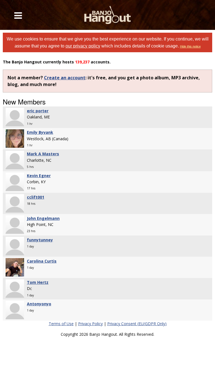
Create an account (64, 78)
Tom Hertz (37, 282)
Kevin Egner (39, 175)
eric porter (37, 110)
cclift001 (35, 197)
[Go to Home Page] (107, 15)
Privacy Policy (90, 323)
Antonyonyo (39, 303)
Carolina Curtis (42, 261)
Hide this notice (190, 46)
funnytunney (40, 239)
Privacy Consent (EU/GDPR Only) (137, 323)
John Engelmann (43, 218)
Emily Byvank (40, 132)
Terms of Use (61, 323)
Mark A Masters (43, 153)
